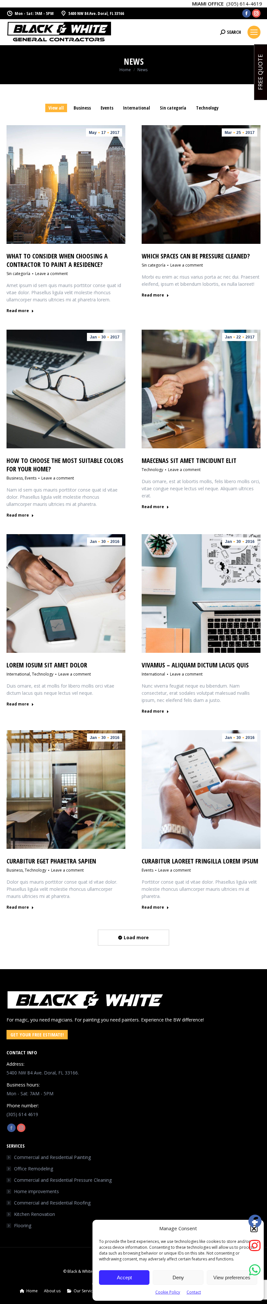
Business (82, 108)
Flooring (22, 1225)
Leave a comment (51, 273)
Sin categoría (173, 108)
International (136, 108)
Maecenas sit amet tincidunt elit (189, 460)
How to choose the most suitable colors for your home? (65, 464)
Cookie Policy (167, 1292)
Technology (207, 108)
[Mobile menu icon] (253, 32)
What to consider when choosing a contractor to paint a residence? (57, 260)
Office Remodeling (33, 1169)
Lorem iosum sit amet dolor (47, 665)
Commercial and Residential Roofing (52, 1203)
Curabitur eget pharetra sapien (51, 861)
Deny (178, 1277)
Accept (124, 1277)
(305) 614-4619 (244, 3)
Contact (194, 1292)
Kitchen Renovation (34, 1214)
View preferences (231, 1277)
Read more (18, 310)
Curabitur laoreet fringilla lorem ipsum (200, 861)
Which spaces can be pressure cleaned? (196, 256)
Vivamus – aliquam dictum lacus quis (195, 665)
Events (107, 108)
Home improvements (36, 1191)
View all (56, 108)
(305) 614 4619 (22, 1114)
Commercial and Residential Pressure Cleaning (63, 1180)
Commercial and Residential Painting (52, 1157)
